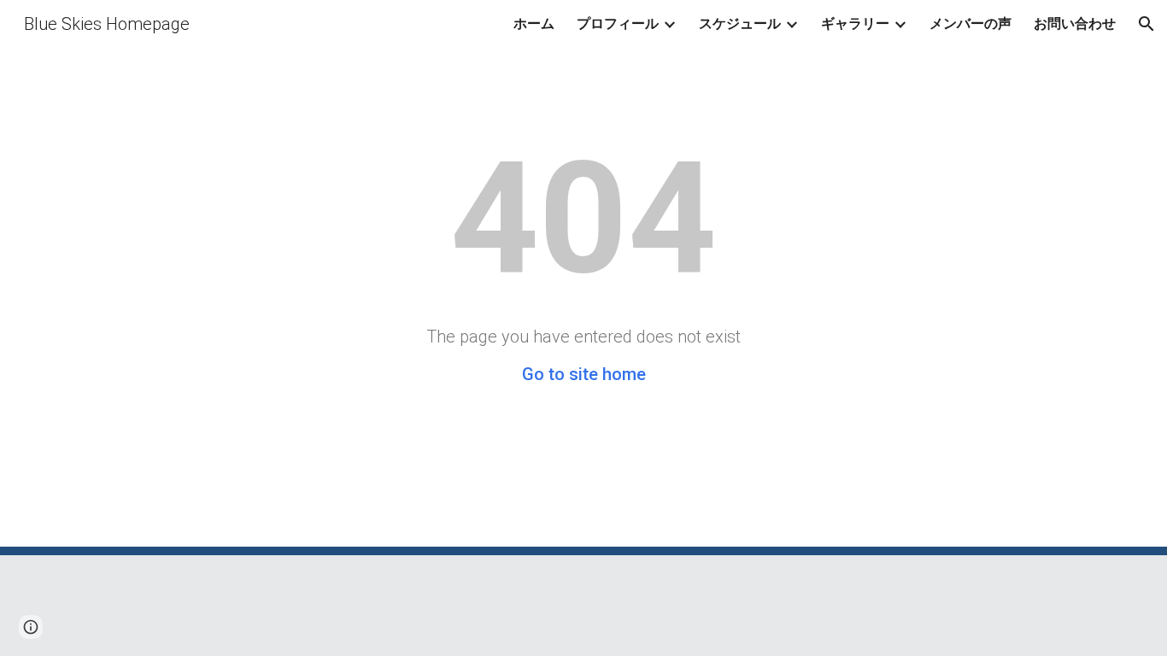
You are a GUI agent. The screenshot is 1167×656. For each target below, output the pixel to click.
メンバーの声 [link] (970, 23)
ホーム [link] (533, 23)
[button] (1146, 23)
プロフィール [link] (618, 23)
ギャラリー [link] (855, 23)
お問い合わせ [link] (1075, 23)
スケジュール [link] (740, 23)
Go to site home (584, 374)
